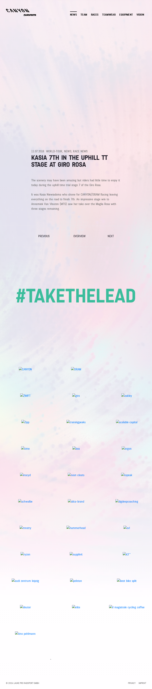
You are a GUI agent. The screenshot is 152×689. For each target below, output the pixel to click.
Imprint (142, 683)
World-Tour (54, 151)
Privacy (132, 683)
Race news (80, 151)
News (67, 151)
